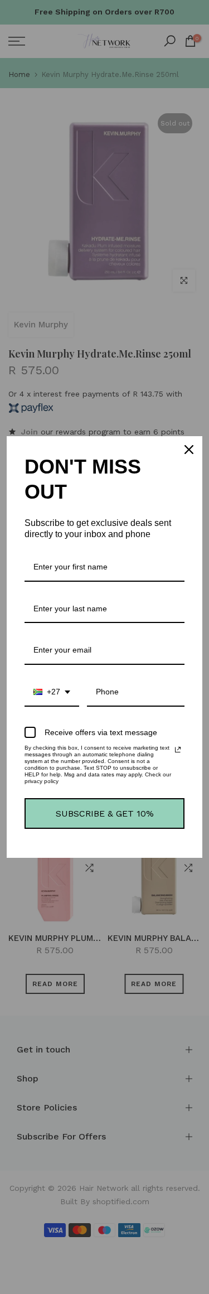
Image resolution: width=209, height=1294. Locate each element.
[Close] (189, 449)
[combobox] (52, 692)
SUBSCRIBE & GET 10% (105, 813)
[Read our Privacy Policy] (177, 749)
